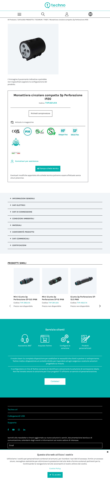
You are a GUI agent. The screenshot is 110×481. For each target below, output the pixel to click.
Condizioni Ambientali (23, 218)
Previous (10, 306)
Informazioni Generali (23, 198)
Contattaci (55, 381)
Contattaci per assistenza (26, 161)
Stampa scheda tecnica (48, 169)
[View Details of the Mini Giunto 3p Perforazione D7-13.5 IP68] (27, 281)
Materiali (16, 225)
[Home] (55, 5)
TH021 (46, 20)
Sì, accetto (56, 475)
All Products (12, 20)
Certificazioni (19, 245)
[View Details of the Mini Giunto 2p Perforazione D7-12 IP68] (55, 281)
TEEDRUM (38, 20)
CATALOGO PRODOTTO (26, 20)
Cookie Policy (55, 468)
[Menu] (19, 14)
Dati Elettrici (18, 205)
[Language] (90, 14)
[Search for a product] (43, 14)
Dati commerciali (20, 238)
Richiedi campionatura (40, 113)
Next (100, 306)
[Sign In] (67, 14)
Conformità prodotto (23, 232)
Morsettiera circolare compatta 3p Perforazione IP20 (69, 20)
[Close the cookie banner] (107, 451)
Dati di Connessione (22, 212)
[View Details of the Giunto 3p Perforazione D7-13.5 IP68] (84, 281)
